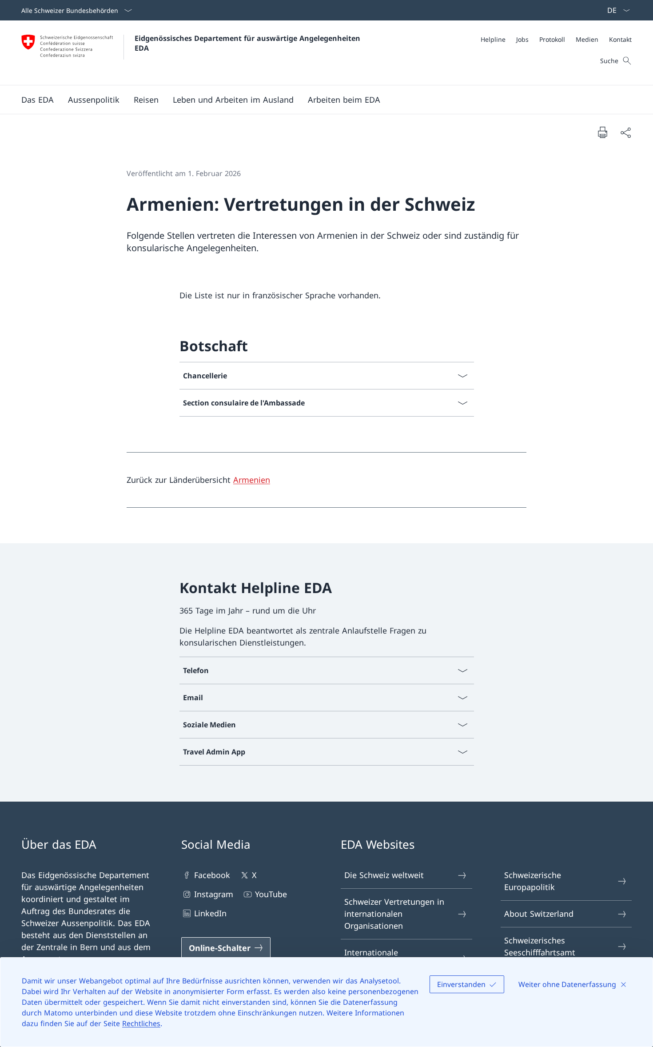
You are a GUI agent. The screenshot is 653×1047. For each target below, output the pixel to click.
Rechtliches (141, 1023)
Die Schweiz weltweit (384, 875)
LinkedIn (210, 913)
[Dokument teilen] (625, 132)
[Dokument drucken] (602, 132)
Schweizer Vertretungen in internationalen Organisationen (394, 913)
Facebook (212, 875)
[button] (37, 99)
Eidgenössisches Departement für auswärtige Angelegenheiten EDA (248, 43)
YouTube (271, 894)
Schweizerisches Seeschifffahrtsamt (539, 946)
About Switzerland (538, 913)
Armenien (251, 479)
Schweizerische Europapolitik (532, 881)
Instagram (213, 894)
